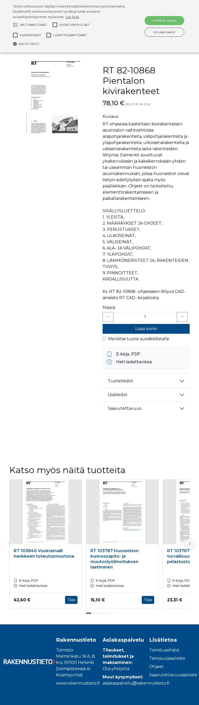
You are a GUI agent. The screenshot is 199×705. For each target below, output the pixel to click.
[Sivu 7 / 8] (109, 613)
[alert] (99, 26)
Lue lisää (72, 17)
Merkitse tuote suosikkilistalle (138, 338)
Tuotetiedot (120, 380)
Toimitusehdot (164, 650)
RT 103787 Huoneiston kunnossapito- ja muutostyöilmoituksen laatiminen (114, 558)
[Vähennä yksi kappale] (108, 317)
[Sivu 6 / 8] (106, 613)
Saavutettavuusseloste (173, 674)
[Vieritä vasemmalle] (9, 544)
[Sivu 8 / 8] (112, 613)
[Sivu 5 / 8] (103, 613)
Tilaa (71, 599)
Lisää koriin (146, 328)
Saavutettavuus (124, 408)
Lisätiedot (117, 394)
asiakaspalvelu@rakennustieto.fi (136, 683)
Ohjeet (156, 666)
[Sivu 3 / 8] (96, 613)
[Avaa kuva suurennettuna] (52, 98)
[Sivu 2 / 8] (93, 613)
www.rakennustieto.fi (78, 683)
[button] (69, 43)
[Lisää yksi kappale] (182, 317)
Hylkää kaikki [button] (164, 32)
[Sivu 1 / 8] (88, 613)
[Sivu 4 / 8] (100, 613)
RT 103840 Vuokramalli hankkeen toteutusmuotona (44, 553)
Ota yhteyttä (116, 668)
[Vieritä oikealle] (190, 544)
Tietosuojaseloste (167, 658)
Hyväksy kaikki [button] (164, 20)
